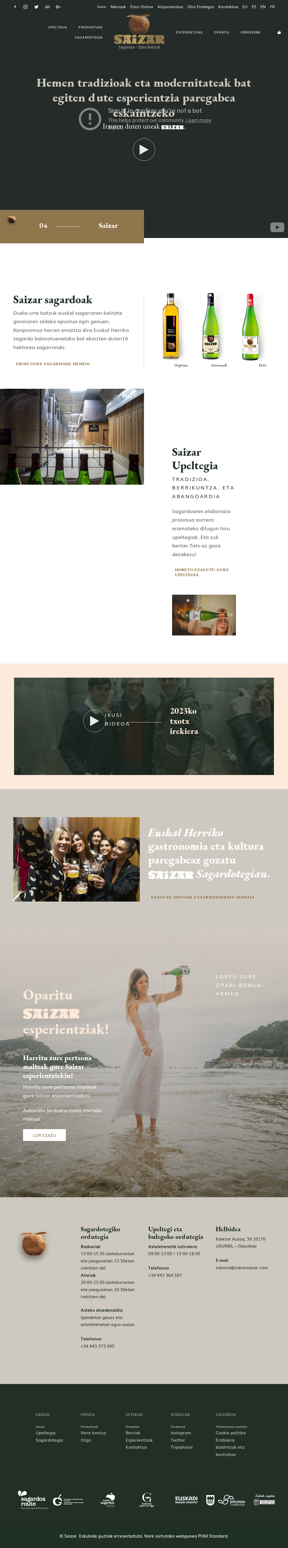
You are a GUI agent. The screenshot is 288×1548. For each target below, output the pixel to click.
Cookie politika (231, 1432)
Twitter (178, 1440)
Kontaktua (136, 1447)
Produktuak (89, 1426)
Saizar (40, 1426)
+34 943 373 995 (97, 1346)
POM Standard (213, 1536)
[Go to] (15, 6)
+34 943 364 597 (165, 1275)
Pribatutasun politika (231, 1426)
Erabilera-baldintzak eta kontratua (230, 1447)
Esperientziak (139, 1440)
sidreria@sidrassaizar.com (242, 1267)
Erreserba (133, 1426)
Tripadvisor (182, 1447)
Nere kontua (93, 1432)
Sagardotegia (49, 1440)
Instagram (181, 1432)
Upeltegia (45, 1432)
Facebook (178, 1426)
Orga (86, 1440)
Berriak (133, 1432)
